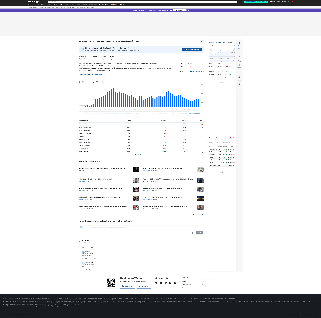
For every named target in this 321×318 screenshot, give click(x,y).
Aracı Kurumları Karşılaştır (192, 49)
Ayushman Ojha (82, 208)
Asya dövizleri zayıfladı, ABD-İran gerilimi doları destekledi (162, 188)
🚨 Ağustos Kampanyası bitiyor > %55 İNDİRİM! (256, 1)
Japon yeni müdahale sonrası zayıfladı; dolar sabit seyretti (162, 168)
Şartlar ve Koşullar (294, 314)
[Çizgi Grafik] (83, 82)
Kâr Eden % (218, 142)
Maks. (97, 81)
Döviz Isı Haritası (90, 7)
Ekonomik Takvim (93, 4)
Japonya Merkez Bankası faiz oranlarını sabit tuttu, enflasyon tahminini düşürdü (102, 169)
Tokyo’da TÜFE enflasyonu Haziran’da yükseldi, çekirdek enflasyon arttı (102, 197)
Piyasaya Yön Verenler (216, 138)
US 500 (211, 69)
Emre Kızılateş (86, 240)
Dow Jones (212, 66)
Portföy (203, 284)
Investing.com (82, 181)
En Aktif (211, 142)
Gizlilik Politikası (306, 314)
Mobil (202, 281)
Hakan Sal (88, 251)
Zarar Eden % (226, 142)
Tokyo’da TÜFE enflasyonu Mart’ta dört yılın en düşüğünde (162, 197)
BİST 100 (211, 61)
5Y (93, 81)
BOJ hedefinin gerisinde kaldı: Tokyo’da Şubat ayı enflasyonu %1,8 (165, 206)
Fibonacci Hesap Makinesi (69, 7)
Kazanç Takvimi (50, 7)
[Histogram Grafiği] (80, 82)
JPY (191, 69)
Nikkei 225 (212, 71)
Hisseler (230, 42)
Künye (183, 288)
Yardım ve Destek (186, 284)
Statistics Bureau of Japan (197, 71)
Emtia (224, 42)
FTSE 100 (211, 74)
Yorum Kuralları (82, 237)
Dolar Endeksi (212, 77)
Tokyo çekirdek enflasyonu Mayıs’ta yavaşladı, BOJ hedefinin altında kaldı (103, 206)
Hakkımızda (185, 277)
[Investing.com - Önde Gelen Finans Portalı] (34, 2)
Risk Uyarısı (315, 314)
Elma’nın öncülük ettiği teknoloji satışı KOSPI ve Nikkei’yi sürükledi (100, 188)
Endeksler (218, 42)
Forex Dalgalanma (81, 7)
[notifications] (289, 1)
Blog (202, 277)
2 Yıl (90, 81)
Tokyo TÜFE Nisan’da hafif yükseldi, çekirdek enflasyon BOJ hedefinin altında (168, 179)
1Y (87, 81)
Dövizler (211, 42)
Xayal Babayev (89, 262)
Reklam (184, 281)
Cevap (82, 247)
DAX (210, 63)
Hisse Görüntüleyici (104, 4)
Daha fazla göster (198, 214)
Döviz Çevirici (59, 7)
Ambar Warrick (82, 173)
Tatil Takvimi (43, 7)
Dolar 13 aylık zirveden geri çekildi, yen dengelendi (95, 179)
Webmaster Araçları (206, 288)
